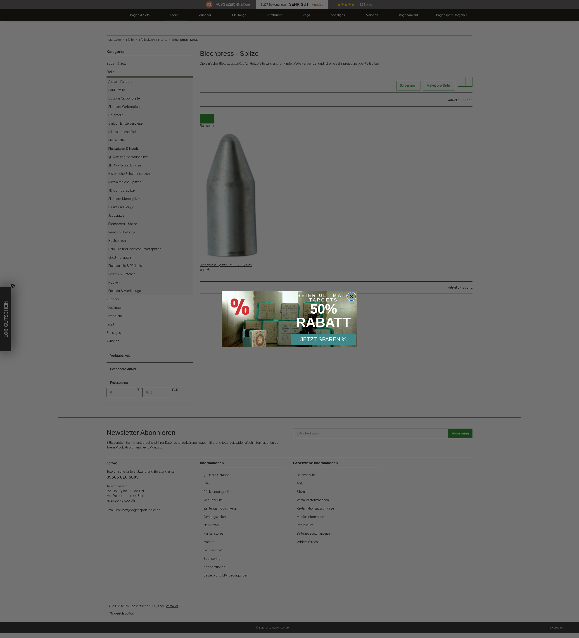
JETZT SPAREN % (323, 339)
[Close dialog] (352, 297)
